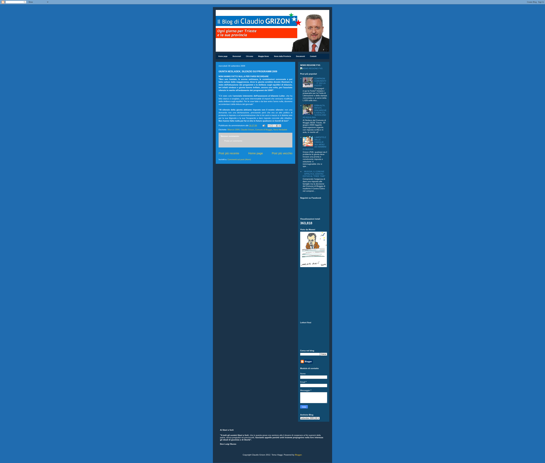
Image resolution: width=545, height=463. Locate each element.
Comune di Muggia (263, 129)
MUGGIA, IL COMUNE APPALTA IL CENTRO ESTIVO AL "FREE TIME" (314, 173)
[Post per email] (264, 125)
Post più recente (229, 153)
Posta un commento (233, 141)
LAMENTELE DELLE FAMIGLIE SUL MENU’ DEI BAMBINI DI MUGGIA (314, 143)
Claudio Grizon (247, 129)
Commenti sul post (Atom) (239, 159)
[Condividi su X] (274, 125)
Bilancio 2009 (234, 129)
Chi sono (249, 56)
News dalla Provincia (282, 56)
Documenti (300, 56)
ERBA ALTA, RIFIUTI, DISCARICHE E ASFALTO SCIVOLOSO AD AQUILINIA (315, 111)
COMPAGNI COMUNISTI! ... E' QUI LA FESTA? (320, 82)
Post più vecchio (282, 153)
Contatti (313, 56)
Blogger (298, 455)
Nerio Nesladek (280, 129)
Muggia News (263, 56)
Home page (223, 56)
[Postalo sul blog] (271, 125)
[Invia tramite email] (269, 125)
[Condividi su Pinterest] (279, 125)
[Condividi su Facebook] (277, 125)
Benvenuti (237, 56)
